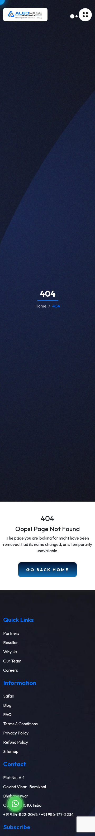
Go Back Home (47, 569)
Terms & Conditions (20, 723)
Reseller (10, 642)
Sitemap (10, 751)
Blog (7, 705)
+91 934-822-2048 (20, 814)
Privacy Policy (15, 733)
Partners (11, 633)
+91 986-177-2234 (57, 814)
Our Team (12, 661)
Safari (8, 696)
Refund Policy (15, 742)
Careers (10, 670)
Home (40, 306)
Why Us (10, 651)
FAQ (7, 714)
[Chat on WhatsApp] (15, 803)
